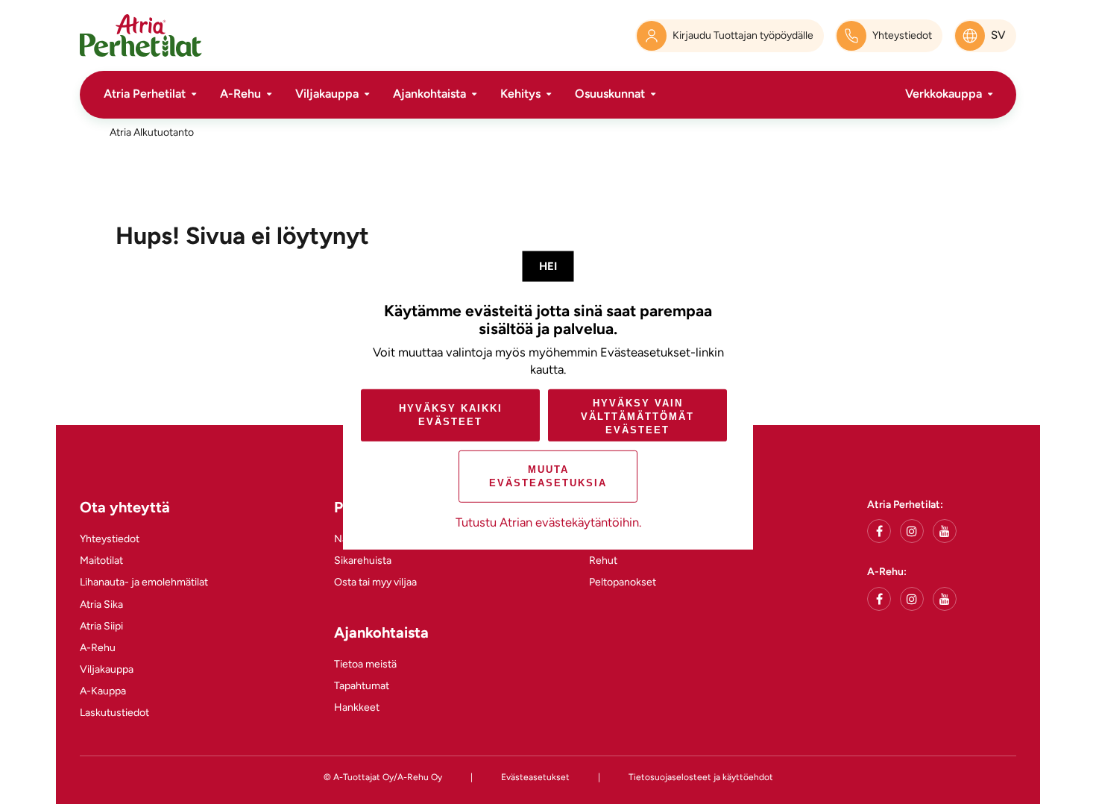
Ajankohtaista (429, 94)
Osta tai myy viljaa (375, 582)
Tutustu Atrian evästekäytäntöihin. (548, 522)
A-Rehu (240, 94)
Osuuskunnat (610, 94)
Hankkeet (356, 707)
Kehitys (520, 94)
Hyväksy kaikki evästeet (451, 415)
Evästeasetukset (535, 777)
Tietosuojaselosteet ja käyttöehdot (701, 777)
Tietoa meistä (365, 664)
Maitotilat (101, 560)
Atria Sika (101, 604)
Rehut (603, 560)
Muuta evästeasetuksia (548, 476)
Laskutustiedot (114, 712)
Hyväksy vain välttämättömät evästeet (637, 417)
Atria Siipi (101, 626)
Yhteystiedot (109, 539)
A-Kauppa (103, 691)
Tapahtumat (361, 685)
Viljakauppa (327, 94)
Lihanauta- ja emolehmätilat (144, 582)
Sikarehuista (362, 560)
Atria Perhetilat (145, 94)
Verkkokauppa (943, 94)
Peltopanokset (622, 582)
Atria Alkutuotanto (152, 132)
